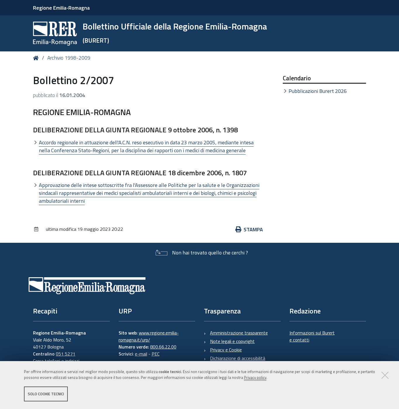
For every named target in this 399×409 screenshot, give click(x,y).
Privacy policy (255, 378)
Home (37, 58)
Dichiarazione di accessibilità (237, 358)
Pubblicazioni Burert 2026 (318, 91)
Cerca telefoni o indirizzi (56, 360)
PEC (155, 353)
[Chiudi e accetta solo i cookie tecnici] (385, 375)
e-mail (141, 353)
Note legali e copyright (232, 341)
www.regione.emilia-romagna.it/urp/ (149, 336)
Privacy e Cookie (226, 349)
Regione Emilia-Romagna (61, 8)
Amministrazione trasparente (239, 332)
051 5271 (65, 353)
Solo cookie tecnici (46, 394)
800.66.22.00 (163, 346)
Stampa (253, 229)
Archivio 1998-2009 (68, 58)
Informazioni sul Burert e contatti (312, 336)
